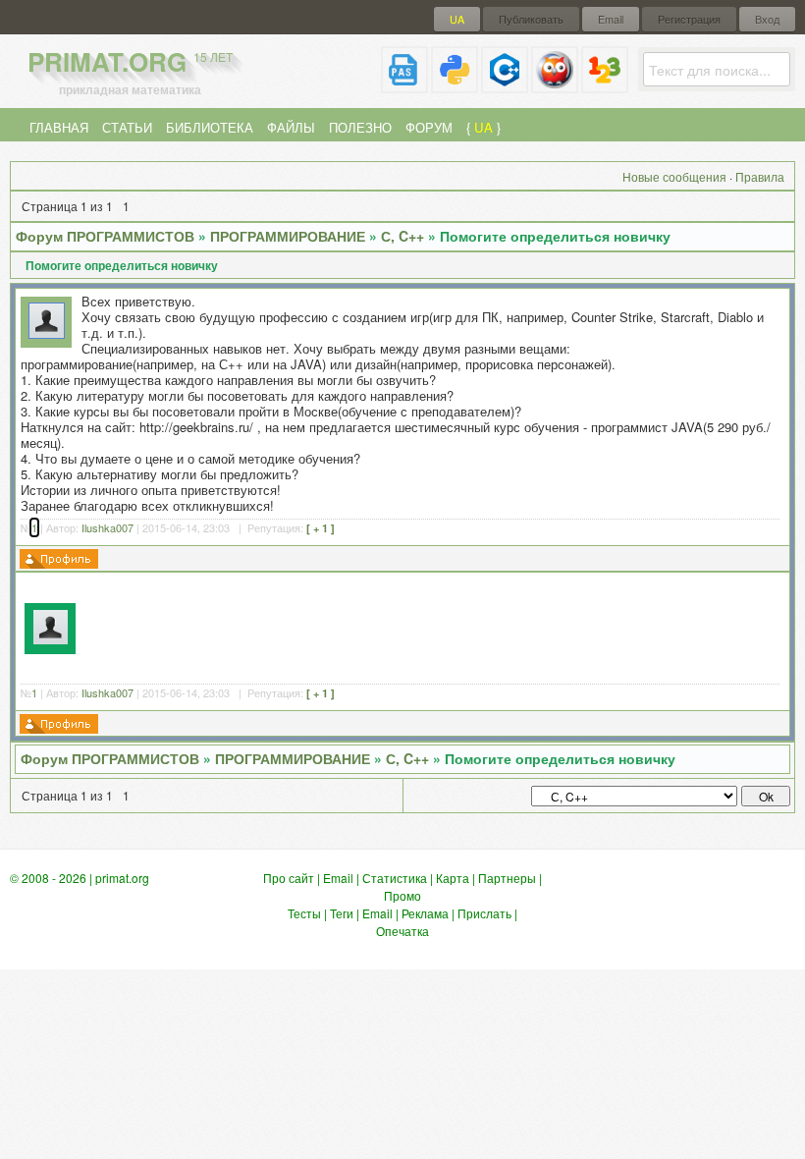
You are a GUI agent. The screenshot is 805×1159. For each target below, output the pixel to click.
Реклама (425, 913)
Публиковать (531, 19)
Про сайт (288, 877)
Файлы (291, 127)
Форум (429, 127)
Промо (402, 895)
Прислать (484, 913)
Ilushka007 (107, 527)
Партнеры (507, 877)
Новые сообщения (674, 176)
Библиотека (209, 127)
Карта (452, 877)
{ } (483, 127)
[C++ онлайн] (504, 85)
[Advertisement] (434, 626)
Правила (759, 176)
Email (610, 19)
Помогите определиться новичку (555, 236)
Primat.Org (130, 61)
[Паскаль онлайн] (404, 85)
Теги (341, 913)
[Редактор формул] (604, 85)
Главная (58, 127)
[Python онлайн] (454, 85)
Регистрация (689, 19)
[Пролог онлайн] (554, 85)
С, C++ (402, 236)
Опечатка (402, 930)
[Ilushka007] (46, 333)
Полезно (360, 127)
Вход (767, 19)
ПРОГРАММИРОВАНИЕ (287, 236)
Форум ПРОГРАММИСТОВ (105, 236)
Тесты (304, 913)
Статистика (394, 877)
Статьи (127, 127)
